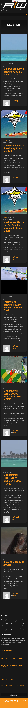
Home (6, 694)
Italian (16, 1)
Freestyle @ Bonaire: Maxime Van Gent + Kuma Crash (13, 306)
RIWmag (5, 63)
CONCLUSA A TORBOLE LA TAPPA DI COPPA (13, 686)
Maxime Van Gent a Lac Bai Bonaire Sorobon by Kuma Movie (14, 226)
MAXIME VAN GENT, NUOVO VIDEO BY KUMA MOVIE (12, 395)
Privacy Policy (19, 694)
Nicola (2, 669)
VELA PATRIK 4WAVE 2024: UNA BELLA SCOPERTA (12, 666)
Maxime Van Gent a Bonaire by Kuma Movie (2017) (14, 71)
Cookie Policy (14, 695)
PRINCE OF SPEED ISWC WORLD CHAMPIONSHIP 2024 (10, 679)
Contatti (11, 694)
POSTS (14, 103)
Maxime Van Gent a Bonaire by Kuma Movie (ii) (14, 148)
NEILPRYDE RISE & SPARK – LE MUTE (11, 659)
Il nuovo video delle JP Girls (14, 563)
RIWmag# (5, 470)
